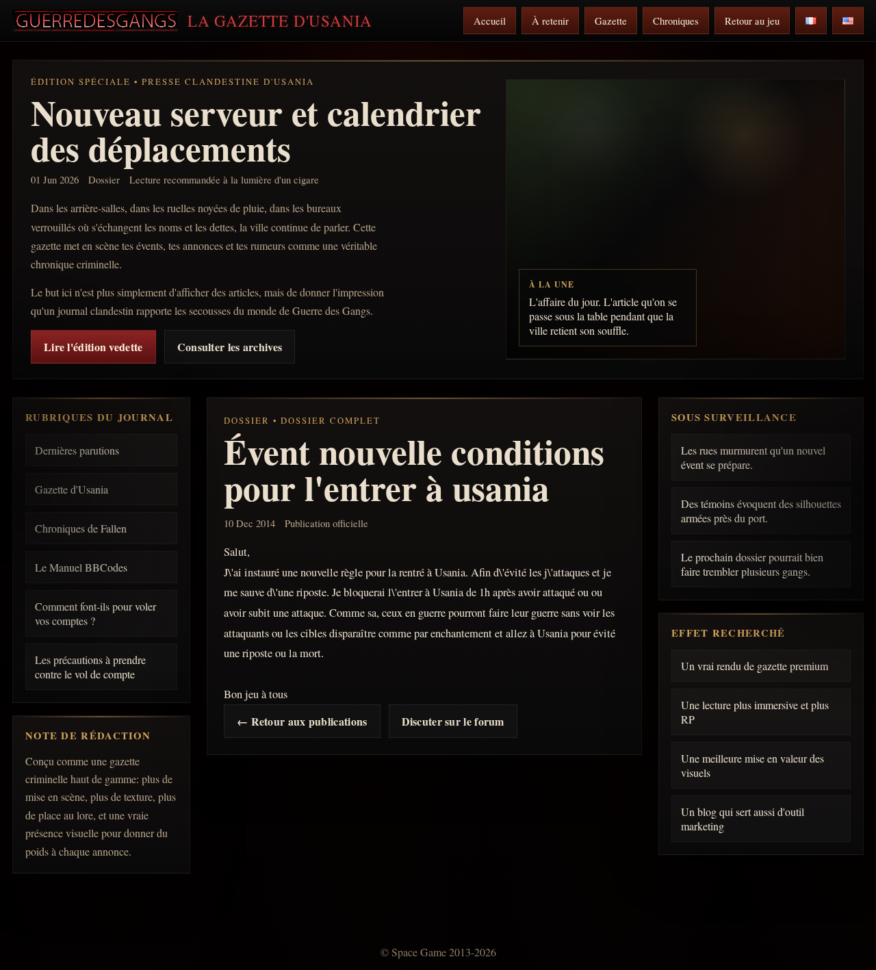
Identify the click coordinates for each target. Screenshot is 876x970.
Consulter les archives (230, 347)
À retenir (550, 20)
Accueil (490, 20)
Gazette (611, 20)
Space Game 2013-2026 (443, 952)
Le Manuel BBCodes (81, 567)
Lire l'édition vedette (93, 347)
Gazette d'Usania (71, 489)
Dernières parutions (77, 450)
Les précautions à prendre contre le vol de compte (90, 666)
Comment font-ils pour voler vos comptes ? (95, 613)
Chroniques (676, 20)
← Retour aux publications (302, 721)
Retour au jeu (752, 20)
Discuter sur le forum (453, 721)
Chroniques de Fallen (81, 528)
